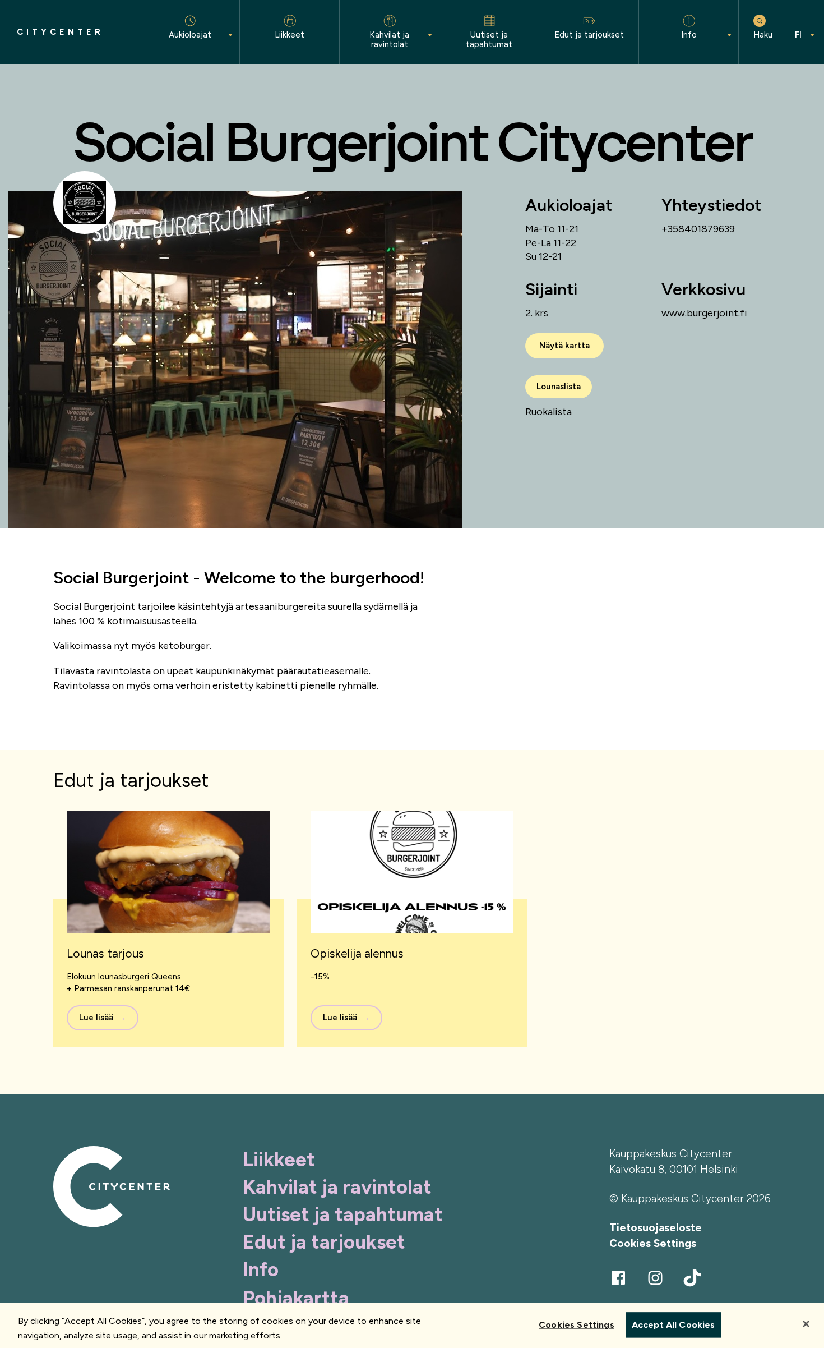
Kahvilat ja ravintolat (337, 1187)
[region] (412, 1325)
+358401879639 (698, 229)
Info (261, 1269)
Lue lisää (96, 1018)
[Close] (806, 1324)
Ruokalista (548, 412)
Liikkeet (279, 1159)
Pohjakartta (296, 1298)
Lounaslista (558, 386)
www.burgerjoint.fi (704, 313)
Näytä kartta (564, 346)
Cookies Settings (652, 1243)
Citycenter (60, 32)
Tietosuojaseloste (655, 1227)
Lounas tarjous (105, 953)
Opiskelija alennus (357, 953)
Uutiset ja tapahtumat (343, 1214)
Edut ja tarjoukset (324, 1242)
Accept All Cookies (673, 1325)
